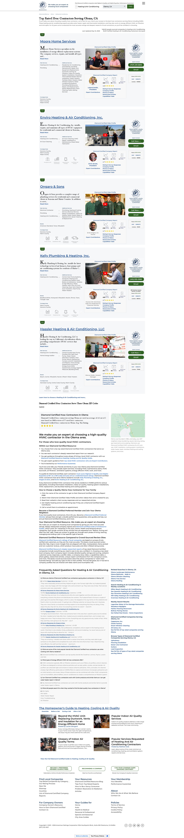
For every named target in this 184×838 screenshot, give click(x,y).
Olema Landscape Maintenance (123, 572)
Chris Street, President (93, 164)
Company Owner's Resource (51, 805)
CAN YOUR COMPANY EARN (124, 768)
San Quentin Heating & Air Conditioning (126, 591)
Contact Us (115, 796)
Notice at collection (82, 836)
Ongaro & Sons (44, 479)
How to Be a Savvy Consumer (87, 786)
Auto (77, 807)
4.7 (104, 162)
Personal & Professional (85, 812)
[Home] (42, 5)
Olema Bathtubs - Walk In (120, 574)
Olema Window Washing (120, 576)
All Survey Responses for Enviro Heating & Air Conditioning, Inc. (60, 609)
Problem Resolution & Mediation (88, 789)
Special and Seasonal (84, 815)
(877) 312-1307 (44, 827)
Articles (78, 791)
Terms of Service (118, 805)
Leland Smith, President (93, 88)
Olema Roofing (116, 581)
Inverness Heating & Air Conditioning (125, 598)
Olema (52, 14)
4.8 (104, 86)
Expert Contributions (93, 92)
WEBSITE (138, 79)
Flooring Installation (118, 642)
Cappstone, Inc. (117, 621)
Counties (43, 791)
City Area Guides (82, 817)
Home (77, 805)
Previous (41, 159)
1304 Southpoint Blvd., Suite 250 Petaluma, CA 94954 (96, 825)
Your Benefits (116, 782)
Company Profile (108, 90)
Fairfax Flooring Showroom (121, 609)
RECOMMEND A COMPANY (92, 768)
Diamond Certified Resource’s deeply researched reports (60, 549)
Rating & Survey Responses (112, 89)
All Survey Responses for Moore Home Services (55, 590)
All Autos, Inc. (116, 628)
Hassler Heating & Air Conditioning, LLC (58, 637)
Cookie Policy (116, 810)
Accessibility (116, 812)
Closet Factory (116, 623)
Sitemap (42, 788)
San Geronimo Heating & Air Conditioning (126, 593)
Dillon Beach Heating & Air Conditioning (126, 589)
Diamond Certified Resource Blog (89, 782)
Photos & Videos (108, 92)
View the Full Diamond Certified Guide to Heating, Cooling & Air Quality (68, 759)
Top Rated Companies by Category (53, 781)
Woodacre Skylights (118, 606)
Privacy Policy (117, 807)
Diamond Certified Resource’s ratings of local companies (60, 540)
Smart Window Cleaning (120, 626)
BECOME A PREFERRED (59, 768)
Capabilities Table (108, 96)
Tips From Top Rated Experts (87, 784)
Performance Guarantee (66, 463)
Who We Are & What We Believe (124, 793)
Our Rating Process (47, 784)
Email (136, 70)
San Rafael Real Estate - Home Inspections (127, 613)
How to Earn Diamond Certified (52, 807)
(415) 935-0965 (136, 279)
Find (130, 6)
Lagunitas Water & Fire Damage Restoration (127, 604)
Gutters (114, 647)
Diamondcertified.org (44, 14)
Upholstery (115, 640)
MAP (133, 79)
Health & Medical (82, 810)
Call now (135, 141)
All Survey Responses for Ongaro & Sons (53, 623)
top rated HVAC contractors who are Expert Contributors (85, 461)
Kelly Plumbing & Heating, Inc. (91, 478)
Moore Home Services (54, 581)
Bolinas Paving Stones (119, 611)
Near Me (42, 786)
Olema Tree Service (118, 579)
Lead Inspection (117, 649)
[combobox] (89, 6)
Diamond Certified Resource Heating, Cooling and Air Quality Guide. (66, 458)
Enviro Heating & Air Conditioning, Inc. (68, 479)
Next (81, 159)
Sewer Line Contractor (119, 645)
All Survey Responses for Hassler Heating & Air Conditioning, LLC (60, 646)
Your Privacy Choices (97, 836)
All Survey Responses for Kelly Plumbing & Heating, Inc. (57, 634)
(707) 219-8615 (136, 65)
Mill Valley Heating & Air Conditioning (125, 596)
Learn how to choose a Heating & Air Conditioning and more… (62, 397)
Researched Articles (109, 94)
